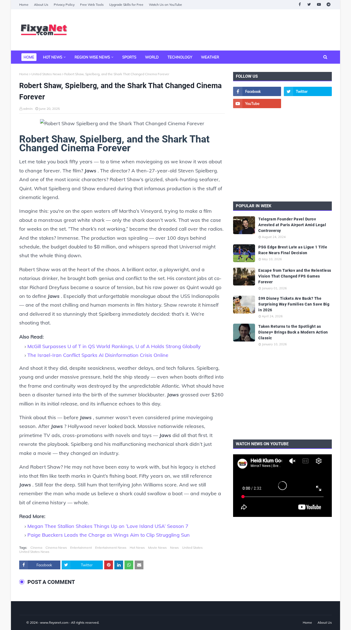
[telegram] (328, 4)
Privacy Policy (64, 4)
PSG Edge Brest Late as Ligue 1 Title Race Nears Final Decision (292, 250)
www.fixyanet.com (54, 622)
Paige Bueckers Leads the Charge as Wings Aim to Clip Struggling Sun (108, 535)
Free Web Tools (92, 4)
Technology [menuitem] (180, 57)
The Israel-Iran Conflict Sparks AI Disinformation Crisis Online (97, 355)
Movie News (157, 547)
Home (24, 4)
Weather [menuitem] (210, 57)
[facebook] (299, 4)
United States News (46, 74)
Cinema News (56, 547)
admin (28, 109)
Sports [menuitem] (129, 57)
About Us (41, 4)
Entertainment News (110, 547)
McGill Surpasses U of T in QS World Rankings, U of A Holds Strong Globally (114, 346)
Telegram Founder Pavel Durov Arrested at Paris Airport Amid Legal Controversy (292, 225)
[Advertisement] (232, 30)
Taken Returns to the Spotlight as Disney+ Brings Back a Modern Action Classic (293, 332)
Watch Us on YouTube (165, 4)
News (174, 547)
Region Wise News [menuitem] (92, 57)
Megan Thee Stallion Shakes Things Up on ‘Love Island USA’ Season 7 (107, 526)
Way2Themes (25, 622)
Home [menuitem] (29, 57)
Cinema (36, 547)
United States (192, 547)
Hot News (137, 547)
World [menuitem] (152, 57)
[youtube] (318, 4)
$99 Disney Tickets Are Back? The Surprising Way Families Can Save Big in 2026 (293, 304)
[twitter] (309, 4)
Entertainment (81, 547)
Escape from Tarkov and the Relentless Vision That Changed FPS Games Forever (294, 276)
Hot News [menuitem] (52, 57)
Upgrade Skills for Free (126, 4)
